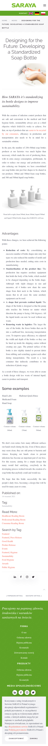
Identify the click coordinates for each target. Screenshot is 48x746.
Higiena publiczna (24, 642)
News (14, 20)
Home (4, 20)
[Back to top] (44, 589)
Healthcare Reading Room (13, 515)
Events (5, 548)
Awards (5, 563)
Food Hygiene (8, 559)
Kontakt (23, 13)
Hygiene (13, 552)
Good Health (7, 541)
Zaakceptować (16, 738)
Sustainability (7, 506)
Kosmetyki (24, 647)
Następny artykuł (33, 596)
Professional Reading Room (13, 519)
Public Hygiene (8, 567)
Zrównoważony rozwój (24, 652)
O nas (24, 632)
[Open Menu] (44, 5)
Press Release (16, 537)
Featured (5, 533)
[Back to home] (24, 5)
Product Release (9, 545)
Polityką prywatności (18, 729)
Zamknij (34, 738)
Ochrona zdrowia (24, 637)
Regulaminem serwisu (18, 726)
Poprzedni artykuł (15, 596)
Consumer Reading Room (13, 523)
